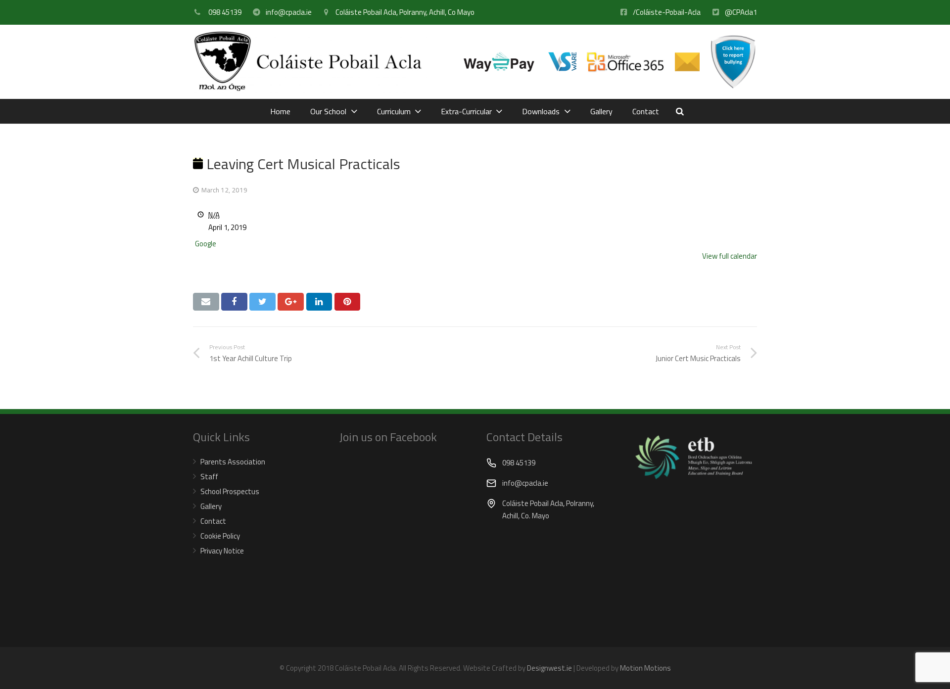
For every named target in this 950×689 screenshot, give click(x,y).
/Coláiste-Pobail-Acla (667, 12)
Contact (213, 521)
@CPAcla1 (741, 12)
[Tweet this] (262, 302)
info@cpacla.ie (289, 12)
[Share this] (234, 302)
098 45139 (224, 12)
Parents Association (232, 461)
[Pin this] (347, 302)
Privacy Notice (222, 550)
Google (205, 243)
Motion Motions (645, 668)
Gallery (211, 506)
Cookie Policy (220, 536)
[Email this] (206, 302)
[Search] (680, 111)
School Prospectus (229, 491)
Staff (209, 476)
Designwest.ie (549, 668)
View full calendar (729, 256)
